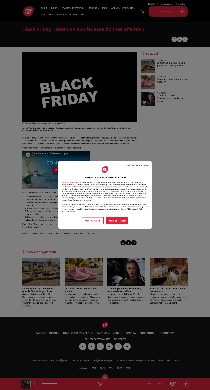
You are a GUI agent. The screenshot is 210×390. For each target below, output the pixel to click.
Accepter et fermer (117, 220)
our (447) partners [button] (73, 182)
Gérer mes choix (92, 220)
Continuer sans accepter (137, 165)
